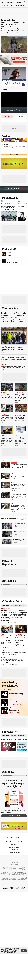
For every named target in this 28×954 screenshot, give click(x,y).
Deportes (9, 252)
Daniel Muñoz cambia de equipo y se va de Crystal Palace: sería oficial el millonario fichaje (13, 358)
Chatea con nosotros (15, 852)
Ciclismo (13, 493)
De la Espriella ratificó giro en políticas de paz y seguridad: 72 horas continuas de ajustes (19, 467)
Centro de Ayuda (14, 862)
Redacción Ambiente (13, 34)
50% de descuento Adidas (8, 739)
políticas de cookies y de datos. (9, 952)
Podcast (8, 259)
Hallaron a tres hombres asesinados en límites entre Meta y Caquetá (7, 418)
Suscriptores (14, 463)
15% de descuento (23, 739)
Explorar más (15, 696)
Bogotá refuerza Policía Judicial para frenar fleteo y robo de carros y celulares (7, 397)
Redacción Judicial (13, 664)
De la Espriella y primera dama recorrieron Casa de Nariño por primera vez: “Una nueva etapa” (18, 507)
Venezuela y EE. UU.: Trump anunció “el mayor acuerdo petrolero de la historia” (12, 109)
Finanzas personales (5, 346)
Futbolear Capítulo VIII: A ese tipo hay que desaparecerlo (14, 261)
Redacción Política (7, 647)
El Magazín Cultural (19, 392)
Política (3, 435)
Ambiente (3, 18)
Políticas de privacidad (14, 860)
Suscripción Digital (14, 849)
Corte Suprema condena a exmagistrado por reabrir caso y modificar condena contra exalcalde (18, 486)
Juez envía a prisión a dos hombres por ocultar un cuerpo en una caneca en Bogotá (8, 207)
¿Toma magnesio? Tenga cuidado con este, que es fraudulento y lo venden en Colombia (20, 440)
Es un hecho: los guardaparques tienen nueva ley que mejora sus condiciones (13, 23)
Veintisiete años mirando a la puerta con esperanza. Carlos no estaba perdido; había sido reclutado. (13, 619)
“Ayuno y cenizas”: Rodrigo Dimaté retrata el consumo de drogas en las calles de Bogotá (20, 397)
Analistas (3, 650)
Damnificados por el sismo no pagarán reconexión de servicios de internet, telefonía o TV (14, 349)
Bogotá (3, 392)
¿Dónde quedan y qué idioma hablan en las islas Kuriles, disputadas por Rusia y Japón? (13, 367)
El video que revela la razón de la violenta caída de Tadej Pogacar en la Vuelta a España (18, 497)
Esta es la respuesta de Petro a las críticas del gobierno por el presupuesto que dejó (7, 440)
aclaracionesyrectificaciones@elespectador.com (17, 875)
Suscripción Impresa (14, 847)
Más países (3, 364)
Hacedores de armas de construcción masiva (13, 652)
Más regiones (4, 414)
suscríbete (12, 147)
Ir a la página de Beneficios (14, 815)
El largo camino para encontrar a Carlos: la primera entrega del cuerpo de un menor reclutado (14, 612)
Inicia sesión (5, 147)
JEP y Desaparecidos (6, 608)
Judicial (3, 311)
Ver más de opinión (13, 120)
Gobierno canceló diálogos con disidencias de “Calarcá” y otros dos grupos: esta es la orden (6, 640)
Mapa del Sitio (14, 844)
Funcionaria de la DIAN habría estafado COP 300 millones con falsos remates (13, 315)
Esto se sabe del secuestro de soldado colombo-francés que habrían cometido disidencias (12, 660)
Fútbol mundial (4, 356)
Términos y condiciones (14, 859)
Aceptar (24, 950)
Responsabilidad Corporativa (14, 857)
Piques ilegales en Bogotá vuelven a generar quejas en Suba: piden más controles (20, 419)
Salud (16, 435)
